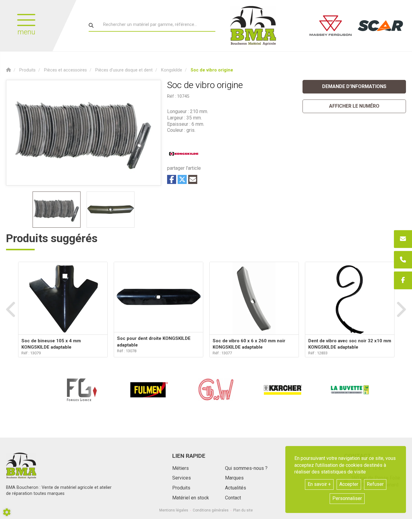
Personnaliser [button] (347, 498)
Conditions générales (211, 510)
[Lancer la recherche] (91, 25)
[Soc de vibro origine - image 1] (57, 209)
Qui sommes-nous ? (246, 468)
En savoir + (319, 484)
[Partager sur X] (182, 179)
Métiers (180, 468)
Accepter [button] (348, 484)
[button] (212, 70)
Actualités (235, 488)
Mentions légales (173, 510)
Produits (181, 488)
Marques (234, 478)
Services (181, 478)
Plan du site (243, 510)
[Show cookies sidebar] (7, 512)
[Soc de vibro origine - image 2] (111, 209)
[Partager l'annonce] (192, 179)
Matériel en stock (190, 498)
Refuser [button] (375, 484)
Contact (233, 498)
